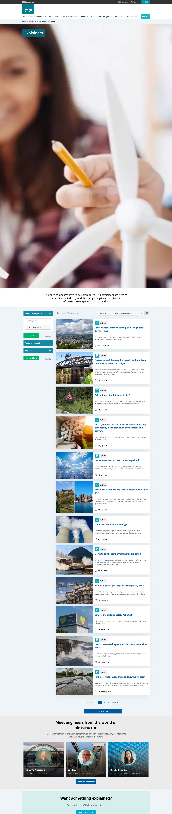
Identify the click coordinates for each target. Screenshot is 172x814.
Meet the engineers (86, 781)
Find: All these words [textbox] (34, 327)
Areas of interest (69, 16)
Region (28, 350)
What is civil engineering (33, 16)
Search (31, 335)
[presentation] (43, 759)
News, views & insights (100, 16)
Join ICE (145, 16)
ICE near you (123, 2)
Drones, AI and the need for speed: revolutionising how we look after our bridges (120, 362)
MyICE (145, 2)
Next (114, 702)
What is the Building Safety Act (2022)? (114, 614)
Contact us (135, 2)
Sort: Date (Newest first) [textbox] (123, 313)
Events (83, 16)
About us (118, 16)
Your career (53, 16)
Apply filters (31, 358)
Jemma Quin (99, 592)
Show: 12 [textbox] (103, 313)
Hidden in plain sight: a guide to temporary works (120, 585)
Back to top (103, 711)
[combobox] (38, 327)
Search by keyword (33, 313)
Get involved (132, 16)
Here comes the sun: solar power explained (117, 460)
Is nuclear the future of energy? (111, 524)
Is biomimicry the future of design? (112, 395)
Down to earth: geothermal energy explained (118, 553)
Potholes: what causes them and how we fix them (120, 676)
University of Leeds (102, 560)
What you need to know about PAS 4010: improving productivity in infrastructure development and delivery (120, 427)
